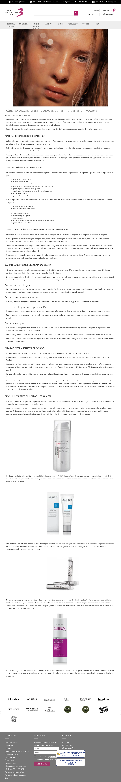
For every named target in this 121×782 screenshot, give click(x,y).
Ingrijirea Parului (11, 25)
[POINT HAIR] (86, 709)
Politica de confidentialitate (14, 772)
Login (96, 11)
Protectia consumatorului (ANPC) (17, 751)
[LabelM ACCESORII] (103, 700)
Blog (97, 24)
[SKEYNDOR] (14, 709)
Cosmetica (23, 24)
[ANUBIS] (32, 700)
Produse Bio (73, 24)
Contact (8, 748)
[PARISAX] (32, 709)
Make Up (48, 24)
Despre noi (9, 745)
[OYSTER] (14, 700)
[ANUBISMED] (50, 700)
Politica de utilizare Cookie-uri (15, 775)
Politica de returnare (12, 757)
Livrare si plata (10, 763)
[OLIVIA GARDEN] (50, 709)
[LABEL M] (86, 700)
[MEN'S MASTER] (14, 719)
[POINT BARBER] (68, 709)
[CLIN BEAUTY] (68, 700)
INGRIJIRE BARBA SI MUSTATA (35, 26)
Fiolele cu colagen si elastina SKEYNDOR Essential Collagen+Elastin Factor (86, 543)
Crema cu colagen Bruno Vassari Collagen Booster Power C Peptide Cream (33, 408)
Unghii (60, 24)
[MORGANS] (103, 709)
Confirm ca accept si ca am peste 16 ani (47, 758)
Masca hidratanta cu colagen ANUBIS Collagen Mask (53, 476)
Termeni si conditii (11, 742)
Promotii (85, 24)
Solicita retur (9, 760)
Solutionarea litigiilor (12, 754)
